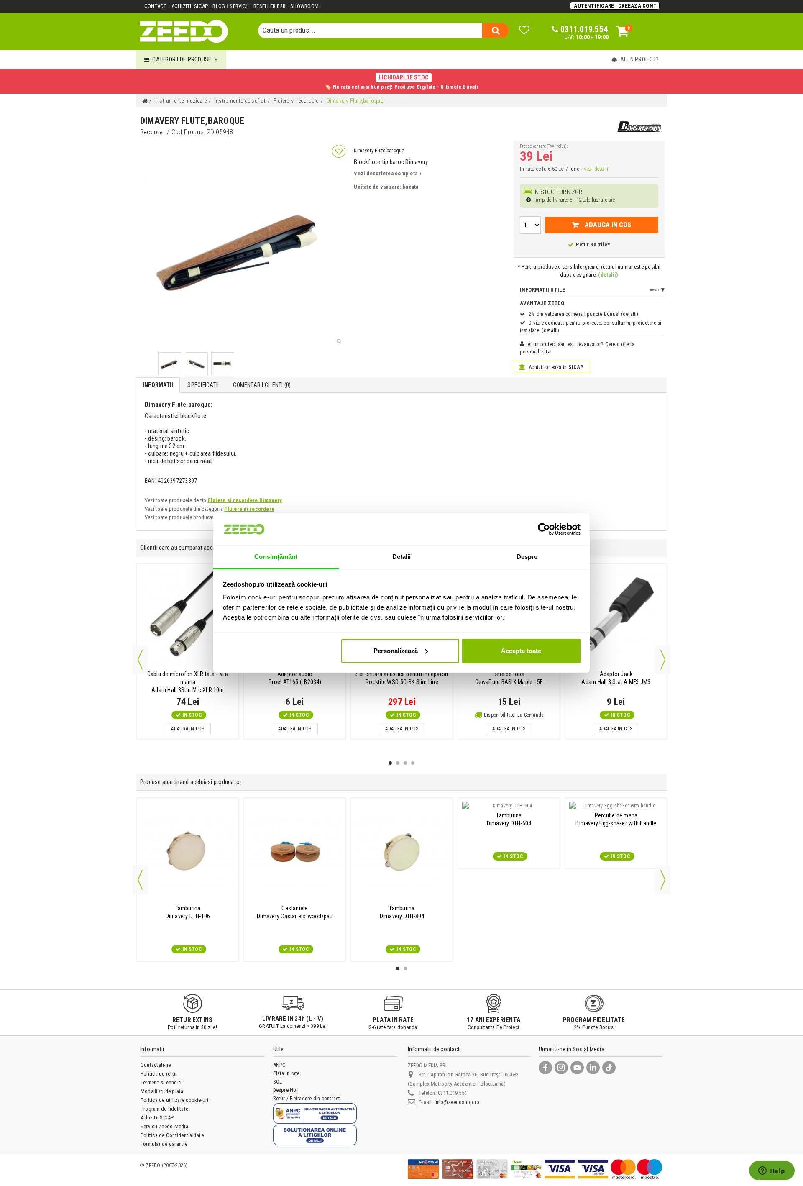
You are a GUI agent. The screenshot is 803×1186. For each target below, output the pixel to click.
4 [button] (412, 763)
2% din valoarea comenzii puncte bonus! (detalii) (584, 314)
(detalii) (608, 275)
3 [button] (405, 763)
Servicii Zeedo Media (164, 1126)
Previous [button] (140, 659)
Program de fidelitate (164, 1109)
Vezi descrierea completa (387, 173)
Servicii (239, 6)
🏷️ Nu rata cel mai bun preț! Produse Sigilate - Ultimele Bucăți (401, 82)
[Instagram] (561, 1067)
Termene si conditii (162, 1082)
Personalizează (395, 650)
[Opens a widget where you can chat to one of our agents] (772, 1171)
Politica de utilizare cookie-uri (175, 1100)
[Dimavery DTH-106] (188, 852)
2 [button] (397, 763)
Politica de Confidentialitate (172, 1135)
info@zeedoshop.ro (457, 1102)
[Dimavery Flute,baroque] (170, 364)
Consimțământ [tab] (275, 556)
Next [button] (662, 659)
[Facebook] (545, 1067)
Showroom (304, 6)
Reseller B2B (269, 6)
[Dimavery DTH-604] (509, 805)
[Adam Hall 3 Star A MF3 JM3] (616, 618)
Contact (155, 6)
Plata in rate (286, 1073)
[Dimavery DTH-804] (402, 852)
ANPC (279, 1065)
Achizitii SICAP (189, 6)
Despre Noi (285, 1090)
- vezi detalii (594, 169)
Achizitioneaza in (555, 367)
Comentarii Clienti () (262, 385)
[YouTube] (577, 1067)
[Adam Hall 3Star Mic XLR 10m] (188, 618)
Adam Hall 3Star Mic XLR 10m (188, 682)
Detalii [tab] (401, 556)
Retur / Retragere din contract (306, 1098)
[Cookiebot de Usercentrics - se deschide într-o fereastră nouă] (544, 529)
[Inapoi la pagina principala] (144, 101)
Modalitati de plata (162, 1091)
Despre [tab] (527, 556)
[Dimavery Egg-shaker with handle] (616, 805)
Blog (218, 6)
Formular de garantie (164, 1144)
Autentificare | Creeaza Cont (615, 6)
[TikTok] (609, 1067)
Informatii (158, 385)
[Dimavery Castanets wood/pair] (295, 852)
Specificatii (203, 385)
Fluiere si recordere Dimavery (245, 500)
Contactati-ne (156, 1065)
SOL (277, 1081)
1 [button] (390, 763)
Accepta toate (521, 650)
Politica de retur (159, 1074)
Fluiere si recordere (249, 509)
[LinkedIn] (593, 1067)
